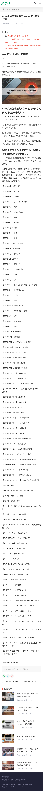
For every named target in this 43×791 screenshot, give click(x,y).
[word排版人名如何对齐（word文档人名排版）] (8, 724)
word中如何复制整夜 (11, 662)
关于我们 (5, 777)
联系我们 (23, 780)
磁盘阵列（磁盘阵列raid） (27, 736)
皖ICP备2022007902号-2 (24, 784)
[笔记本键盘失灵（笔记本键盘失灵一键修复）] (8, 696)
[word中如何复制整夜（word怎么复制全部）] (8, 710)
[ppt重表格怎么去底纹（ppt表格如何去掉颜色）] (8, 765)
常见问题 (4, 780)
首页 (4, 9)
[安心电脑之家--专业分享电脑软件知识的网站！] (6, 3)
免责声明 (17, 780)
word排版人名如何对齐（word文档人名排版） (21, 682)
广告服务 (10, 780)
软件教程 (12, 9)
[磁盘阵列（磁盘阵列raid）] (8, 738)
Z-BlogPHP (12, 784)
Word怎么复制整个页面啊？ (18, 36)
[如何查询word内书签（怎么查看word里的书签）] (8, 751)
